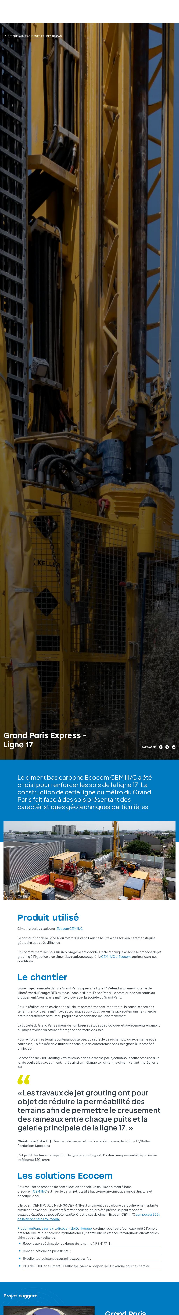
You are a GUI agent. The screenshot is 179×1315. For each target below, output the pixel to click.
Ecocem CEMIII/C (70, 928)
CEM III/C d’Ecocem (116, 956)
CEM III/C (40, 1191)
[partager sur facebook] (161, 747)
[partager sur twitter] (167, 747)
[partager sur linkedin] (174, 747)
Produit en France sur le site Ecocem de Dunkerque (54, 1228)
